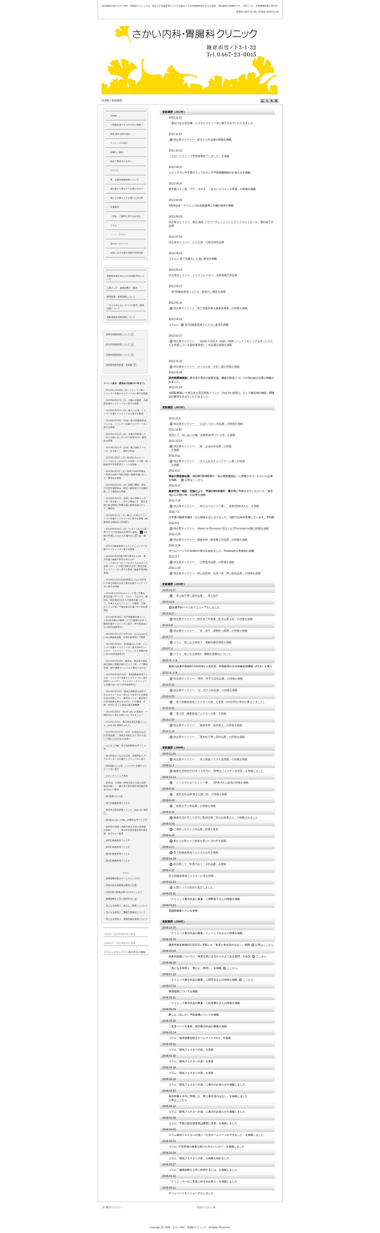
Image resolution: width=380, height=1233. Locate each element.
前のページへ (113, 1207)
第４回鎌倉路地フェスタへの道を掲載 (191, 875)
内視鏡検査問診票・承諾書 (119, 365)
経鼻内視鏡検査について (118, 334)
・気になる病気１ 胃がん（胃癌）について (126, 905)
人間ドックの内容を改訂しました (193, 887)
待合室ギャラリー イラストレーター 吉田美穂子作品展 (203, 275)
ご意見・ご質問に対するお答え (125, 216)
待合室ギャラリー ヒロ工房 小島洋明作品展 (196, 242)
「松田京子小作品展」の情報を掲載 (195, 805)
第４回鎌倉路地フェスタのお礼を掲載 (196, 852)
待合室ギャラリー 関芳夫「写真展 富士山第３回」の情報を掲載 (213, 619)
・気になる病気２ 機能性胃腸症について (124, 912)
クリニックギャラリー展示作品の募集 (124, 952)
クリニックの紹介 (119, 143)
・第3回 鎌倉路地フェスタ (117, 860)
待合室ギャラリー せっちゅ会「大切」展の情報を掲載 (206, 366)
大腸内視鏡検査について (118, 354)
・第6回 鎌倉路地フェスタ (117, 840)
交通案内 (114, 207)
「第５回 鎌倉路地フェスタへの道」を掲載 (200, 713)
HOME (106, 100)
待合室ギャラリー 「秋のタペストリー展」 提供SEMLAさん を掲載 (216, 506)
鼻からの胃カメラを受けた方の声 (126, 198)
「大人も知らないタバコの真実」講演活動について (125, 307)
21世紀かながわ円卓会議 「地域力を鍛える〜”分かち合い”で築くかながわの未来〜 (125, 735)
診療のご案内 (116, 152)
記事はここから (194, 479)
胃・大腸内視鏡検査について (124, 179)
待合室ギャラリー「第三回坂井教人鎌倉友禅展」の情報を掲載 (210, 308)
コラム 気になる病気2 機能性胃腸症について (202, 654)
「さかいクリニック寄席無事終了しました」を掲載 (199, 156)
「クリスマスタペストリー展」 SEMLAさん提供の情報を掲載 (211, 782)
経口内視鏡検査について (118, 344)
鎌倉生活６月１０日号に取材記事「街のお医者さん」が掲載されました (216, 817)
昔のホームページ (119, 243)
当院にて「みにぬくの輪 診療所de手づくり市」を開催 (202, 435)
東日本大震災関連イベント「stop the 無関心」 (215, 392)
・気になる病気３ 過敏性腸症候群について (126, 919)
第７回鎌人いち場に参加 (194, 258)
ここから (261, 956)
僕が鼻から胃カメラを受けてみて (126, 189)
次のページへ (204, 1207)
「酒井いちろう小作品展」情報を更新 (196, 829)
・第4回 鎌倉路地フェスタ (117, 853)
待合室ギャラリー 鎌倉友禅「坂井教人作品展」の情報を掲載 (210, 539)
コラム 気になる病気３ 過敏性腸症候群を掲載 (203, 642)
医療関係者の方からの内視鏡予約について (125, 277)
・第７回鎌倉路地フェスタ (117, 803)
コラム (113, 225)
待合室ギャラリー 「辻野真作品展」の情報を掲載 (204, 562)
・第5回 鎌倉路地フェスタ (117, 847)
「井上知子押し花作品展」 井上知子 (196, 595)
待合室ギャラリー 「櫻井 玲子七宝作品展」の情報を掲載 (208, 678)
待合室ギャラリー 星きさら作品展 (195, 139)
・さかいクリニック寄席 (116, 776)
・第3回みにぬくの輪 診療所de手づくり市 (125, 820)
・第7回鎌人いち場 (113, 796)
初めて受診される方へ (121, 161)
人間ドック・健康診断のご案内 (122, 288)
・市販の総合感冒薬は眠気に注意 (120, 885)
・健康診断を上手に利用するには (120, 899)
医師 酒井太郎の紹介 (120, 134)
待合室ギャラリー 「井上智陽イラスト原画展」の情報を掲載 (210, 759)
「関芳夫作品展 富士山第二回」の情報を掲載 (200, 794)
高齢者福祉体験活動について (121, 317)
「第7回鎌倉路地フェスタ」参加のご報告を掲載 (197, 291)
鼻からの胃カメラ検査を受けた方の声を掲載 (200, 840)
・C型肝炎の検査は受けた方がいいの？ (123, 892)
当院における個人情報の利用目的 (126, 252)
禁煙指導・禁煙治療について (121, 296)
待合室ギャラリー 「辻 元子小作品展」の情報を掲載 (206, 690)
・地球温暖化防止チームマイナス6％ (122, 878)
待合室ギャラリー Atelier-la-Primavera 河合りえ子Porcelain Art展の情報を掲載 (221, 528)
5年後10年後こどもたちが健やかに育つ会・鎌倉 (125, 535)
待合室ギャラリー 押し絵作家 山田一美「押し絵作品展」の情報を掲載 (217, 573)
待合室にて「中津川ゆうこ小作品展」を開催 (200, 864)
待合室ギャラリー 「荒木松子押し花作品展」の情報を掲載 (209, 736)
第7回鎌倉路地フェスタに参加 (203, 324)
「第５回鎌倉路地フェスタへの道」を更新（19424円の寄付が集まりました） (220, 701)
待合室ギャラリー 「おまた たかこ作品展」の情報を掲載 (208, 423)
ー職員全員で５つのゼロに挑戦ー (126, 125)
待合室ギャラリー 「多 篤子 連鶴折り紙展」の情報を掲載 (210, 630)
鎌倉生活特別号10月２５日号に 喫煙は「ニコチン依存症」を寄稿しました (219, 770)
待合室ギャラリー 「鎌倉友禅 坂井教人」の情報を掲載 (208, 725)
